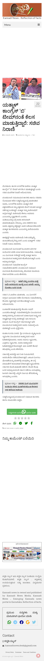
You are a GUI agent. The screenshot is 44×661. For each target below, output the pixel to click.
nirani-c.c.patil (14, 428)
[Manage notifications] (38, 656)
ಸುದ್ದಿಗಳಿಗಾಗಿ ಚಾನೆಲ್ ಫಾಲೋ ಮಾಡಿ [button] (22, 413)
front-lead (6, 428)
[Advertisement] (22, 51)
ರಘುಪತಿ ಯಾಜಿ (10, 135)
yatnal (21, 428)
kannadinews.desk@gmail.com (20, 645)
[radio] (15, 419)
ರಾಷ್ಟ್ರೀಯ (27, 135)
